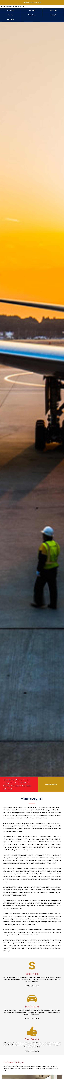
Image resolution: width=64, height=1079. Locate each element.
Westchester (10, 19)
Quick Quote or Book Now (32, 2)
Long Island (32, 10)
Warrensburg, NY (19, 6)
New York (10, 15)
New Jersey (53, 10)
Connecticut (10, 10)
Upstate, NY (53, 15)
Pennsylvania (32, 15)
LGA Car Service (7, 6)
